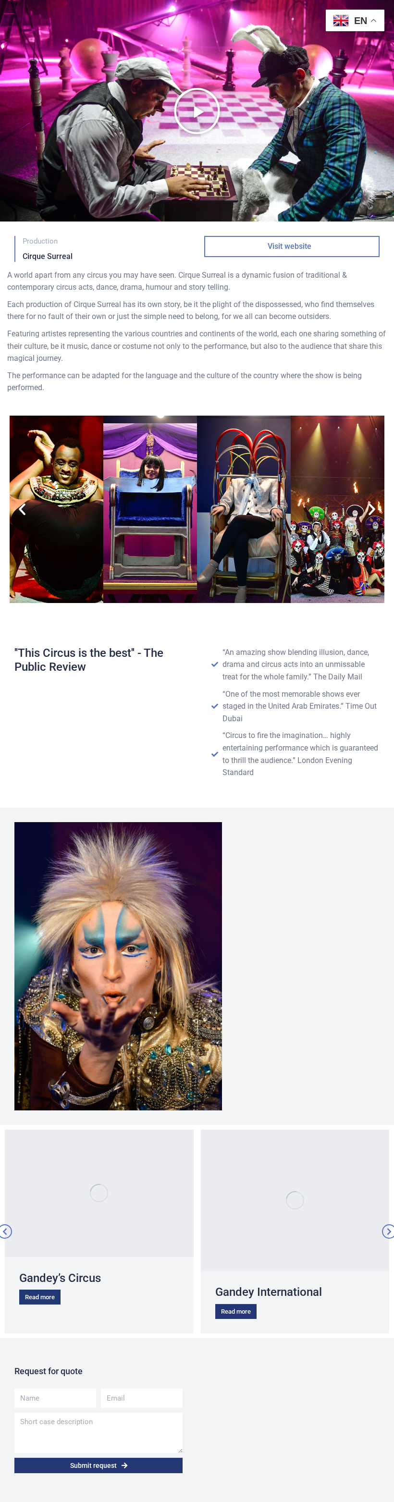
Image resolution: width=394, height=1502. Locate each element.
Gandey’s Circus (60, 1278)
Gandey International (268, 1292)
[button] (197, 111)
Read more (40, 1297)
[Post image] (99, 1193)
